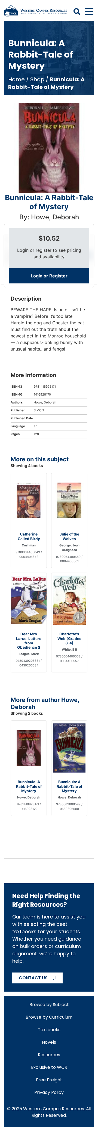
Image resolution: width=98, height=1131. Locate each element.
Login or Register (49, 276)
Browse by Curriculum (49, 1017)
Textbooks (49, 1030)
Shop (37, 79)
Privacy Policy (49, 1092)
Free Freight (49, 1080)
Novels (49, 1042)
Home (16, 79)
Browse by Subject (49, 1004)
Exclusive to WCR (49, 1067)
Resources (49, 1055)
